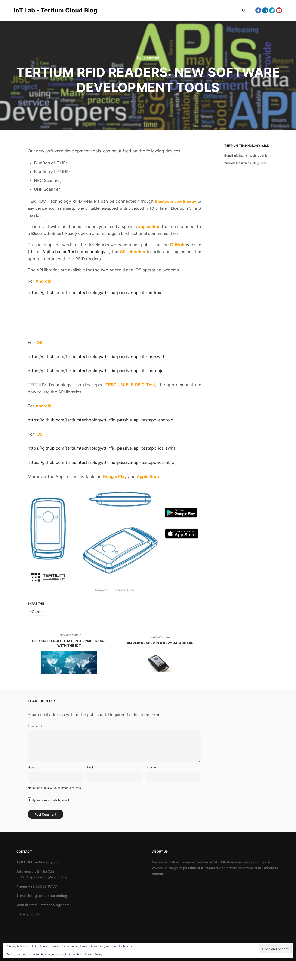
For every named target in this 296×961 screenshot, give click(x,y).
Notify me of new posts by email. (49, 800)
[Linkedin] (265, 10)
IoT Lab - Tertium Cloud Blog (37, 10)
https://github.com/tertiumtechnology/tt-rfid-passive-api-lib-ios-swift (96, 356)
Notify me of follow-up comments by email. (55, 787)
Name (32, 767)
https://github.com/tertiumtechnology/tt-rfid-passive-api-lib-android (95, 292)
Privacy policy (27, 914)
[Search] (244, 10)
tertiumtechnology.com (251, 163)
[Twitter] (272, 10)
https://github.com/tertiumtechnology (68, 251)
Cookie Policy (93, 954)
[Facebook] (258, 10)
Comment (35, 726)
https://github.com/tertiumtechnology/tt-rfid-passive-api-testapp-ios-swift (101, 448)
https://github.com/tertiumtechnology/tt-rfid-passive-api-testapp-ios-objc (101, 462)
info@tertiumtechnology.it (250, 155)
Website (151, 767)
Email (91, 767)
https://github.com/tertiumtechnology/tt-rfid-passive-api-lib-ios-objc (95, 370)
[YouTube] (279, 10)
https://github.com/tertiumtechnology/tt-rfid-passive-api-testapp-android (100, 420)
